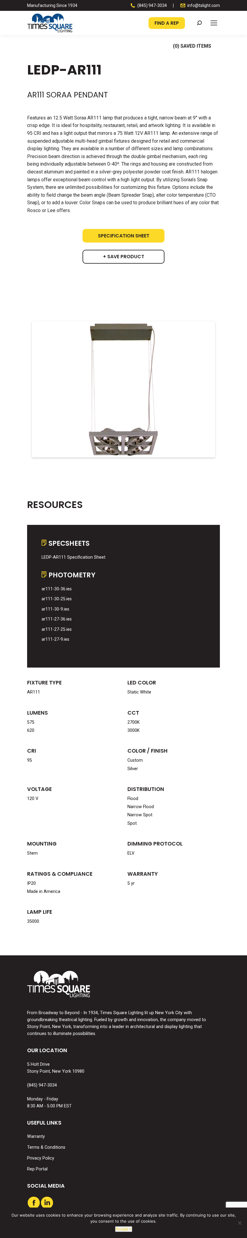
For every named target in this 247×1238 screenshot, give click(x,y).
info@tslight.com (203, 5)
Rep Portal (37, 1169)
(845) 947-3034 (152, 5)
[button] (199, 23)
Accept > (124, 1229)
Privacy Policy (40, 1158)
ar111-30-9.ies (55, 609)
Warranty (36, 1136)
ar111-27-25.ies (57, 629)
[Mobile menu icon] (214, 23)
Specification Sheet (123, 235)
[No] (239, 1223)
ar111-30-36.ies (57, 589)
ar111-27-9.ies (55, 639)
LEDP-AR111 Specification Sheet (73, 557)
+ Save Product (123, 256)
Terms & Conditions (46, 1147)
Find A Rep (167, 23)
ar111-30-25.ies (57, 599)
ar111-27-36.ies (57, 619)
